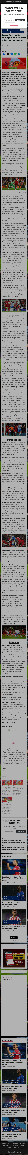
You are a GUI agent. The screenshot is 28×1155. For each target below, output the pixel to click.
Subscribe (20, 20)
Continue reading (14, 24)
